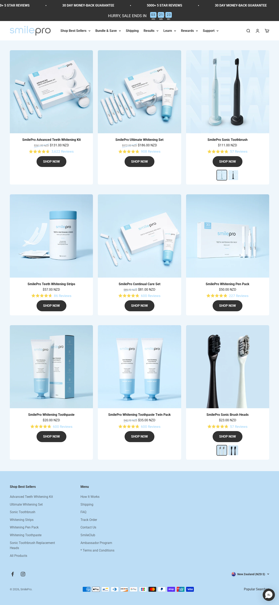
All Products (18, 556)
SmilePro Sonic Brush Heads (227, 415)
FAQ (83, 512)
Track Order (88, 520)
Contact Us (88, 527)
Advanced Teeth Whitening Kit (31, 497)
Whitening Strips (21, 520)
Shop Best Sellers (73, 31)
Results (149, 31)
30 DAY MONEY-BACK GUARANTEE (75, 5)
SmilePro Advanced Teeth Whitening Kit (51, 140)
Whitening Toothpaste (25, 535)
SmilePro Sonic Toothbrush (228, 140)
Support (208, 31)
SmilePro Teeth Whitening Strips (51, 284)
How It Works (89, 497)
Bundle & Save (106, 31)
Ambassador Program (96, 543)
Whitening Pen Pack (24, 527)
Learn (167, 31)
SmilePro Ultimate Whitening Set (139, 140)
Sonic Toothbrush (22, 512)
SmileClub (87, 535)
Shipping (132, 31)
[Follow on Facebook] (12, 574)
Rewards (187, 31)
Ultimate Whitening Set (26, 504)
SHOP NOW (51, 161)
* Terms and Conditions (97, 550)
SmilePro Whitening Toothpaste (51, 415)
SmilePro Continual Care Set (139, 284)
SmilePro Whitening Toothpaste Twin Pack (139, 415)
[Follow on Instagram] (23, 574)
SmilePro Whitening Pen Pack (227, 284)
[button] (269, 595)
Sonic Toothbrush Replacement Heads (32, 545)
